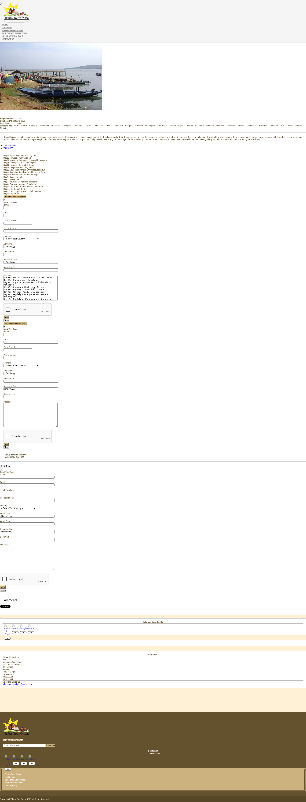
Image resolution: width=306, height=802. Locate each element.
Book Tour (5, 466)
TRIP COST (8, 148)
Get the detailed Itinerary (15, 323)
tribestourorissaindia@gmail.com (17, 684)
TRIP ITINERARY (11, 145)
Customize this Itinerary (15, 197)
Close (6, 320)
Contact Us (8, 39)
